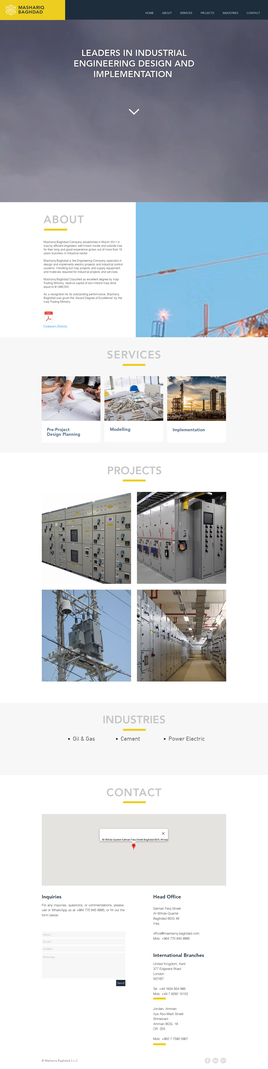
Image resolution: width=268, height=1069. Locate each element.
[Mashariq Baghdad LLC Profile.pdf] (49, 317)
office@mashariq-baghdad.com (176, 933)
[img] (86, 538)
